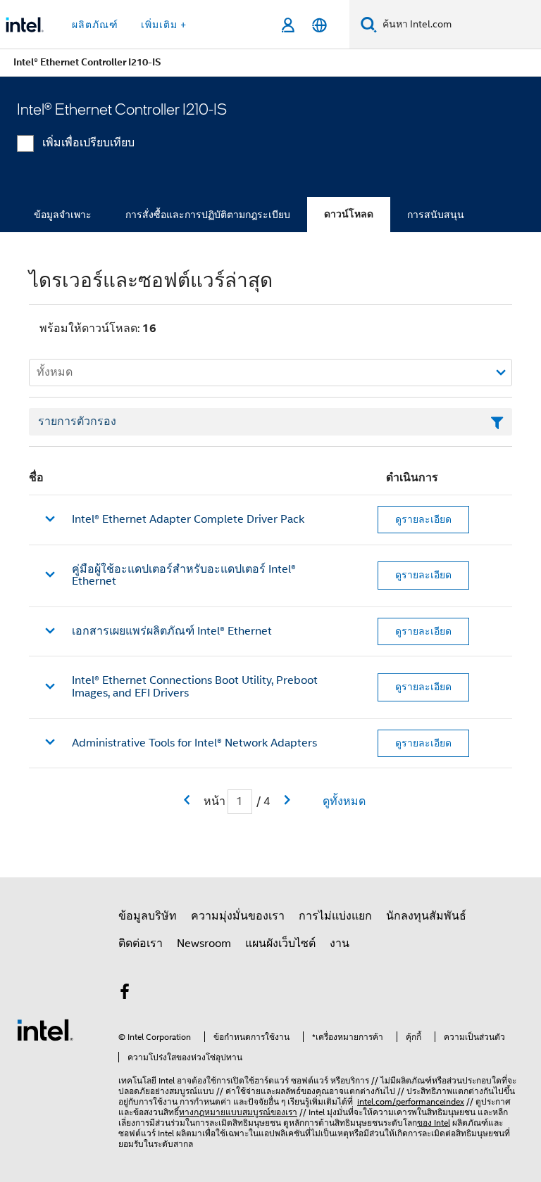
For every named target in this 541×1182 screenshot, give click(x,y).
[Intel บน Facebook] (125, 994)
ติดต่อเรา (140, 943)
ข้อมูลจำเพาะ (63, 214)
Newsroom (204, 943)
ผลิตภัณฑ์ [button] (95, 24)
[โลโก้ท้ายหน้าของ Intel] (45, 1029)
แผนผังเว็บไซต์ (280, 943)
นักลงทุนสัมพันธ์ (426, 916)
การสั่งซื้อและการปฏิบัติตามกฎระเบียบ (207, 214)
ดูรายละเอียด (423, 519)
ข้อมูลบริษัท (147, 916)
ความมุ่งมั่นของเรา (238, 916)
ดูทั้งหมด (344, 801)
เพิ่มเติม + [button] (164, 24)
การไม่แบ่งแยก (335, 916)
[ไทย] (319, 25)
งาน (339, 943)
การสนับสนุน (435, 214)
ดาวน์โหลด (348, 214)
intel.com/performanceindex (410, 1101)
